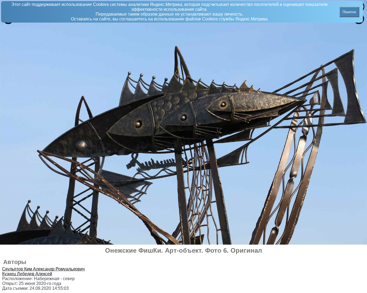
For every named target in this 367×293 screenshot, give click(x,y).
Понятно (349, 12)
